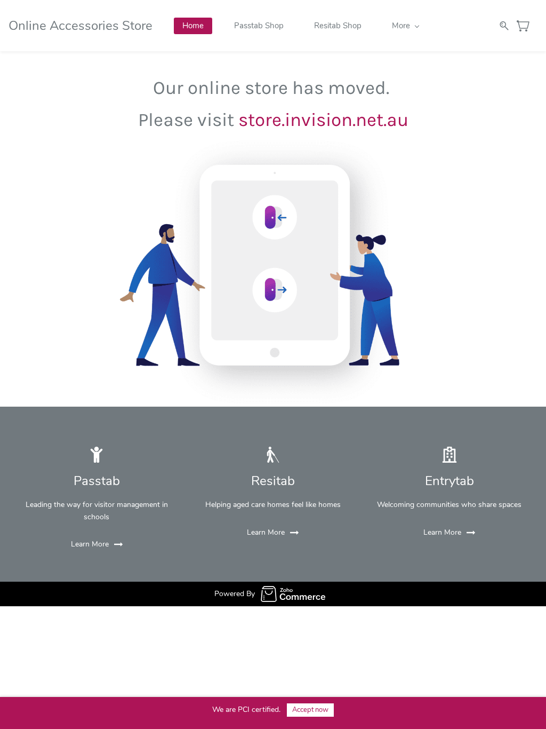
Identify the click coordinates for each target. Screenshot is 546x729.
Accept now (310, 710)
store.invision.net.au (323, 120)
